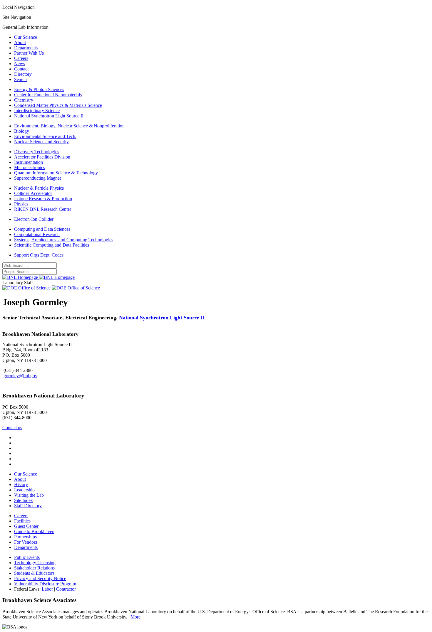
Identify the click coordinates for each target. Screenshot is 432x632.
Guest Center (26, 526)
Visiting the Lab (29, 495)
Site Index (23, 500)
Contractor (66, 589)
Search (20, 79)
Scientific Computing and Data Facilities (51, 244)
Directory (23, 74)
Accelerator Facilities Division (42, 156)
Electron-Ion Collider (33, 219)
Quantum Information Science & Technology (56, 172)
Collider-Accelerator (33, 193)
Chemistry (23, 99)
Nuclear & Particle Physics (39, 188)
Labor (47, 589)
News (19, 63)
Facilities (22, 520)
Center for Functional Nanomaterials (48, 94)
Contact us (12, 427)
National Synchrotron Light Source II (48, 115)
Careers (21, 58)
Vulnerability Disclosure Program (45, 583)
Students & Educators (34, 573)
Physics (21, 203)
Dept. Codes (51, 254)
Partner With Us (29, 52)
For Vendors (25, 542)
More (135, 616)
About (20, 42)
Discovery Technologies (36, 151)
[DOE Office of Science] (51, 287)
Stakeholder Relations (34, 567)
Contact (21, 68)
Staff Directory (28, 505)
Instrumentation (28, 162)
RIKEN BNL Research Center (42, 209)
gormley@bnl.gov (20, 375)
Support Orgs (26, 254)
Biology (21, 131)
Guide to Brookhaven (34, 531)
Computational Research (37, 234)
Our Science (25, 37)
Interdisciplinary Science (37, 110)
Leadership (24, 489)
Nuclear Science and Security (41, 141)
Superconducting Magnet (37, 178)
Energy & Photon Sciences (39, 89)
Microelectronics (29, 167)
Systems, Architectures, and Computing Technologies (63, 239)
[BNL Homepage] (38, 277)
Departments (26, 47)
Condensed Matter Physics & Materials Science (58, 105)
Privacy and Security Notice (40, 578)
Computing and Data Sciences (42, 229)
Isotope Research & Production (43, 198)
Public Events (27, 557)
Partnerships (25, 536)
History (21, 484)
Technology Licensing (35, 562)
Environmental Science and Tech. (45, 136)
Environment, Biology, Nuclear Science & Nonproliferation (69, 125)
